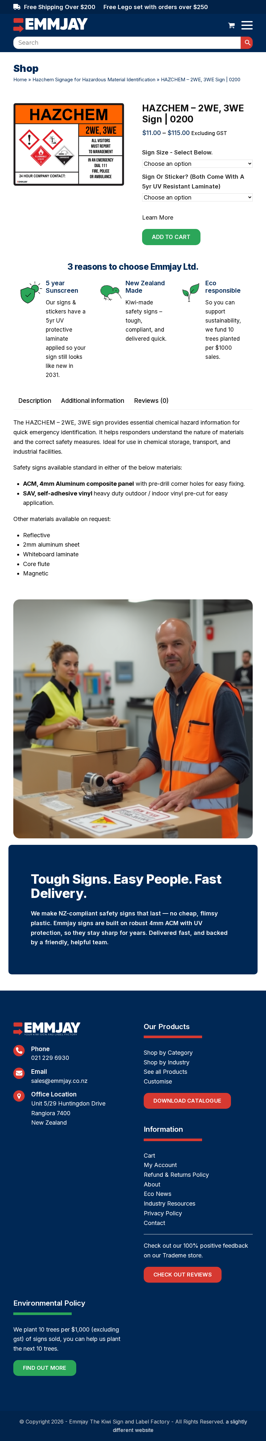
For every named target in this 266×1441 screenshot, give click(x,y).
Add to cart (171, 237)
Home (20, 79)
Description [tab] (34, 400)
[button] (231, 25)
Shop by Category (168, 1052)
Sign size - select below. (177, 152)
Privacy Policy (163, 1213)
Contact (154, 1223)
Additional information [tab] (92, 400)
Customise (158, 1081)
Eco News (157, 1193)
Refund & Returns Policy (176, 1174)
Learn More (157, 217)
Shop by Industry (166, 1062)
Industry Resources (169, 1203)
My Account (160, 1165)
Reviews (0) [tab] (151, 400)
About (152, 1184)
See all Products (165, 1071)
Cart (149, 1155)
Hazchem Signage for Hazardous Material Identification (93, 79)
